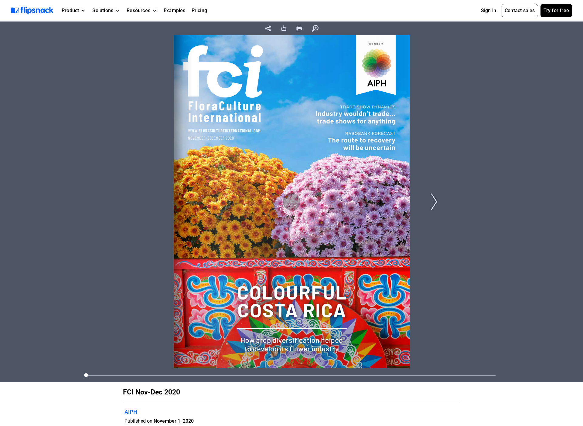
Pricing (199, 10)
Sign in (488, 10)
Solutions (102, 10)
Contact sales (520, 10)
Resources (138, 10)
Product (70, 10)
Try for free (556, 10)
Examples (175, 10)
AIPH (130, 412)
